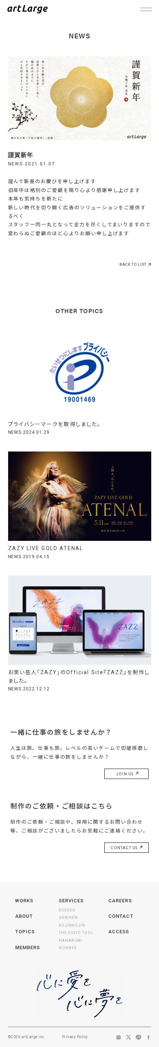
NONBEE (68, 948)
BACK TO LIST (132, 264)
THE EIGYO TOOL (76, 933)
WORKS (24, 900)
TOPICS (25, 931)
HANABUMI (70, 940)
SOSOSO (67, 910)
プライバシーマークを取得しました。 (54, 424)
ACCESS (118, 931)
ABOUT (24, 916)
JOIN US (125, 774)
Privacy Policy (75, 1037)
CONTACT (120, 916)
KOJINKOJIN (72, 925)
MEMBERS (27, 947)
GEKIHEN (68, 918)
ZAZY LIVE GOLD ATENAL (46, 548)
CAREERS (120, 900)
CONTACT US (125, 848)
